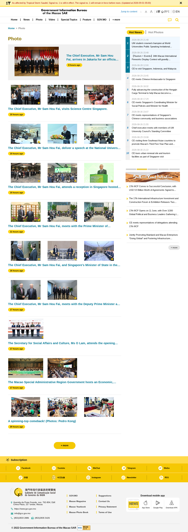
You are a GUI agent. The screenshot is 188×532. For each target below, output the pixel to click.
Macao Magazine (77, 501)
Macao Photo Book (78, 512)
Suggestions (105, 495)
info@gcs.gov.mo (22, 513)
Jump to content (129, 11)
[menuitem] (26, 20)
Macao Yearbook (77, 507)
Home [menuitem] (14, 19)
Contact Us (104, 501)
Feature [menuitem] (87, 19)
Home (11, 28)
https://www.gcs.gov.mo (25, 509)
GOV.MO (73, 495)
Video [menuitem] (52, 19)
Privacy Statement (108, 507)
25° (167, 11)
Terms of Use (105, 512)
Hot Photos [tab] (155, 32)
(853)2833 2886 (21, 518)
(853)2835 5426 (42, 518)
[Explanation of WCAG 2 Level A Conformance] (83, 527)
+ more (174, 247)
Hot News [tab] (135, 32)
